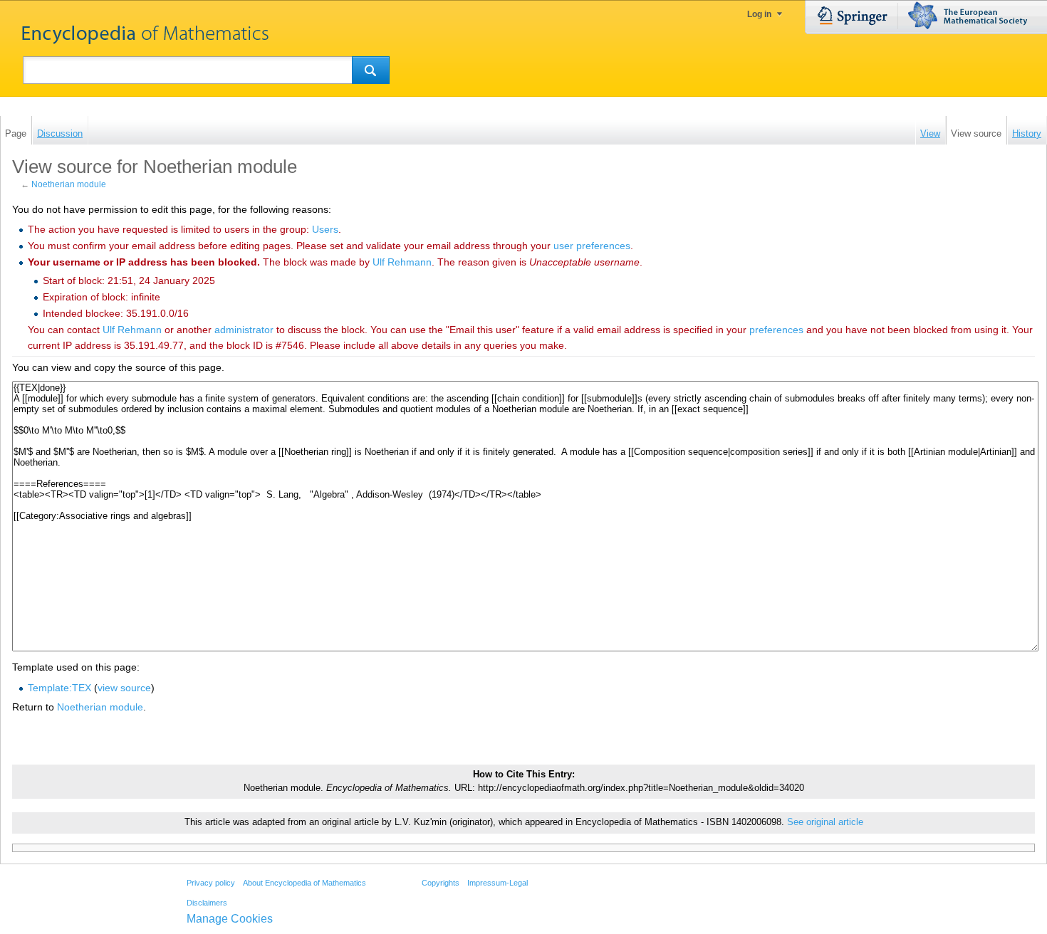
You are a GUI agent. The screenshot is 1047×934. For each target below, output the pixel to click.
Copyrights (440, 882)
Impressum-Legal (497, 882)
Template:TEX (59, 687)
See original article (825, 822)
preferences (776, 329)
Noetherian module (68, 184)
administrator (244, 329)
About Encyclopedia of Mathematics (304, 882)
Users (325, 229)
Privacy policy (211, 882)
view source (124, 687)
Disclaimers (207, 902)
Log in (759, 14)
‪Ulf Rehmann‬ (402, 262)
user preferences (591, 245)
